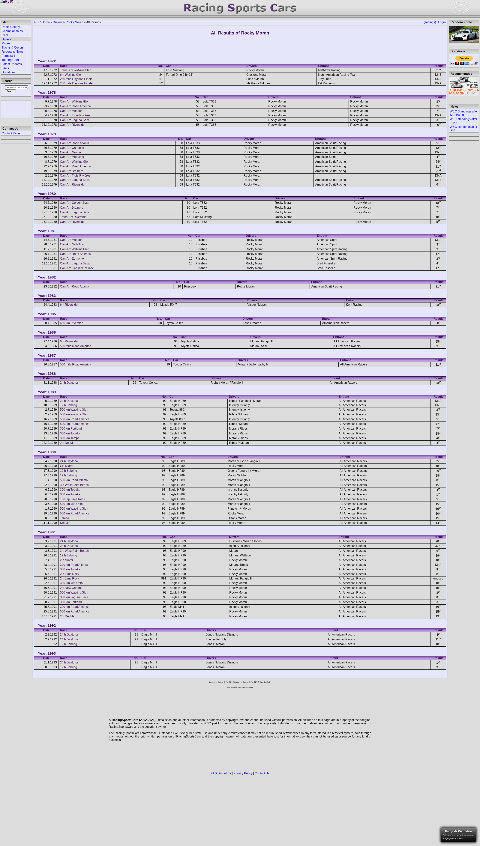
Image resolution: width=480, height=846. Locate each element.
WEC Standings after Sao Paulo (464, 113)
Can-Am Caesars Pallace (77, 268)
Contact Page (11, 133)
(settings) (430, 22)
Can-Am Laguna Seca (75, 120)
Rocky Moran (74, 22)
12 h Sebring (68, 405)
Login (442, 22)
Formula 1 (8, 55)
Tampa (64, 518)
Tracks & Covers (13, 47)
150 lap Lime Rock (72, 499)
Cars (5, 35)
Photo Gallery (11, 26)
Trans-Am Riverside (73, 217)
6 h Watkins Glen (71, 74)
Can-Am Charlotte (72, 147)
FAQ (214, 773)
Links (5, 68)
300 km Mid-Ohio (71, 583)
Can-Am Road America (75, 106)
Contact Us (262, 773)
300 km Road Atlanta (74, 564)
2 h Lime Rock (69, 574)
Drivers (57, 22)
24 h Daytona (69, 382)
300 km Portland (71, 428)
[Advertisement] (16, 108)
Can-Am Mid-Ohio (72, 156)
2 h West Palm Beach (74, 550)
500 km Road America (74, 419)
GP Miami (66, 465)
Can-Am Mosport (71, 110)
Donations (8, 72)
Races (6, 43)
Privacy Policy (242, 773)
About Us (225, 773)
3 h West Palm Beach (74, 485)
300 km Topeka (70, 433)
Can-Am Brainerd (71, 171)
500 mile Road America (75, 346)
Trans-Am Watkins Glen (75, 70)
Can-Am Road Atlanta (74, 143)
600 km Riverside (71, 323)
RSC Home (42, 22)
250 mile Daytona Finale (76, 79)
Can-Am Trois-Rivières (75, 115)
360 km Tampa (70, 438)
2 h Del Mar (67, 442)
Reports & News (12, 51)
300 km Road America (74, 606)
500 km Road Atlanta (74, 480)
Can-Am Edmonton (73, 258)
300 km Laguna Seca (74, 597)
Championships (12, 31)
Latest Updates (12, 64)
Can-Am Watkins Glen (74, 101)
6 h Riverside (69, 304)
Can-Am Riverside (72, 124)
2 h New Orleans (71, 587)
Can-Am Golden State (74, 202)
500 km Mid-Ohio (71, 503)
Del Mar (65, 522)
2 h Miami (66, 560)
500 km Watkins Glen (74, 409)
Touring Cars (10, 59)
